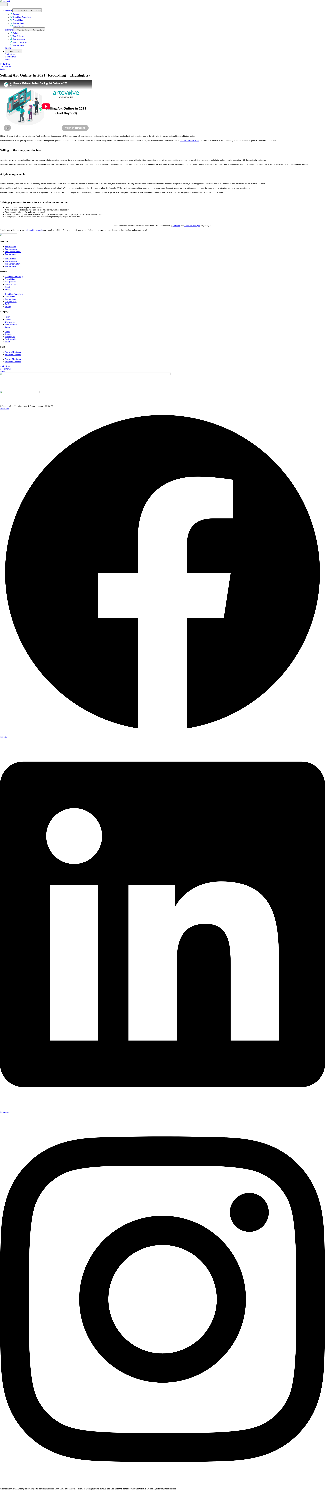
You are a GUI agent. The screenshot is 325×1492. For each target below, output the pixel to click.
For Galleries (10, 246)
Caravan (176, 225)
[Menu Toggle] (4, 4)
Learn (7, 327)
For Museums (11, 249)
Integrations (10, 281)
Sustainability (11, 324)
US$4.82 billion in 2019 (189, 140)
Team (7, 316)
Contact (8, 319)
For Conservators (13, 251)
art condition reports (34, 230)
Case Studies (11, 284)
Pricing (8, 289)
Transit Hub (10, 279)
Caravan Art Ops (192, 225)
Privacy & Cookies (13, 354)
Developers (10, 322)
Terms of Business (13, 352)
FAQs (7, 286)
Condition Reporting (14, 276)
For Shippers (10, 254)
